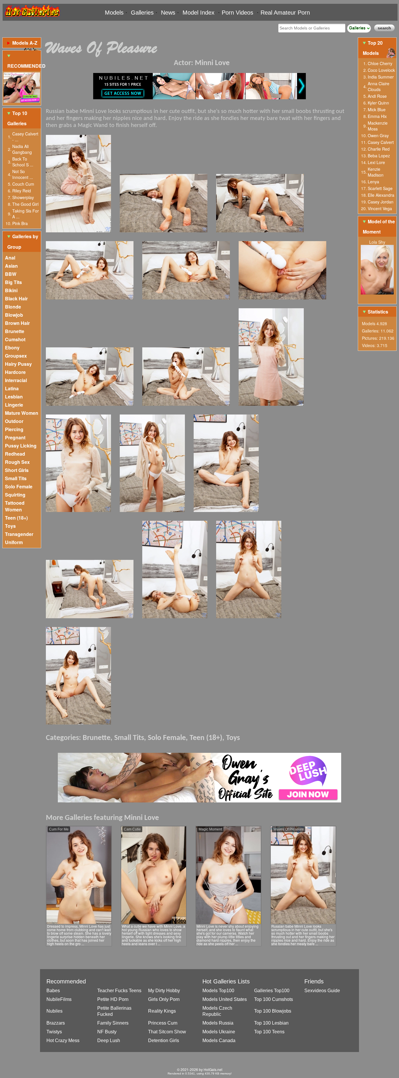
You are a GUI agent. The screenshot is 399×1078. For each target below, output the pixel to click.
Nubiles (54, 1011)
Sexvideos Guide (322, 990)
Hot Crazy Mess (62, 1040)
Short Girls (17, 470)
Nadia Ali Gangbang (22, 149)
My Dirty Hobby (164, 990)
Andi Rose (377, 96)
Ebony (12, 347)
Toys (10, 526)
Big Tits (13, 282)
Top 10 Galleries (17, 118)
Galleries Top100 (271, 990)
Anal (10, 257)
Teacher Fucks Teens (119, 990)
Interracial (16, 380)
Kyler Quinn (378, 103)
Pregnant (15, 437)
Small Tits (16, 478)
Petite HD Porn (113, 999)
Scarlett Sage (380, 188)
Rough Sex (17, 462)
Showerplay (23, 197)
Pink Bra (20, 223)
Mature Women (21, 413)
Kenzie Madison (376, 172)
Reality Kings (162, 1011)
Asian (11, 265)
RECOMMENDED (24, 65)
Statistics (378, 311)
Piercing (14, 429)
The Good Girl (25, 204)
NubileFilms (59, 999)
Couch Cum (23, 184)
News (168, 12)
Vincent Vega (380, 208)
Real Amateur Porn (285, 12)
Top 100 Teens (269, 1031)
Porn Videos (237, 12)
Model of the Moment (379, 226)
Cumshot (15, 339)
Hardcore (15, 372)
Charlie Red (379, 149)
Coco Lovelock (381, 70)
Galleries (142, 12)
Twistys (54, 1031)
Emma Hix (377, 116)
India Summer (381, 77)
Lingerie (14, 404)
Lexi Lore (376, 162)
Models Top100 (218, 990)
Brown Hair (17, 323)
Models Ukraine (218, 1031)
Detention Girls (163, 1040)
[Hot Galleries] (32, 18)
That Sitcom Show (167, 1031)
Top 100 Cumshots (273, 999)
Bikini (11, 290)
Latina (12, 388)
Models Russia (217, 1022)
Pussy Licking (21, 445)
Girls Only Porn (164, 999)
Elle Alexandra (381, 195)
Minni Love (212, 63)
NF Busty (107, 1031)
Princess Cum (162, 1022)
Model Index (198, 12)
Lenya (373, 181)
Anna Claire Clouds (378, 86)
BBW (10, 274)
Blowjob (14, 314)
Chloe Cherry (380, 63)
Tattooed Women (15, 506)
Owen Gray (378, 135)
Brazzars (55, 1022)
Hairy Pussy (18, 364)
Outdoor (14, 421)
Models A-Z (24, 42)
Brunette (14, 331)
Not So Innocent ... (22, 174)
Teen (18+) (16, 517)
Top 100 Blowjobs (272, 1011)
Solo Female (18, 486)
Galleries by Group (22, 241)
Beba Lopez (379, 156)
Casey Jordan (380, 202)
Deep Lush (108, 1040)
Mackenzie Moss (378, 126)
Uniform (14, 542)
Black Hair (16, 298)
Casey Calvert (381, 142)
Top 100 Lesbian (271, 1022)
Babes (53, 990)
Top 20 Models (373, 47)
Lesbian (14, 396)
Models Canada (218, 1040)
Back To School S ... (22, 162)
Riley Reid (21, 191)
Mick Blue (377, 109)
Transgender (19, 534)
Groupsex (16, 355)
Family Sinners (113, 1022)
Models (114, 12)
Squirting (15, 494)
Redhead (15, 453)
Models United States (224, 999)
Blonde (13, 306)
